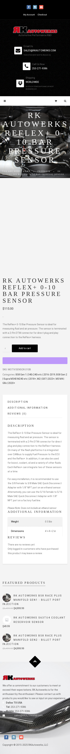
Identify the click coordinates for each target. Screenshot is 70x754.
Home (26, 171)
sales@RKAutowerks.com (28, 715)
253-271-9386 (39, 68)
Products (44, 171)
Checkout (42, 14)
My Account (29, 14)
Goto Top (35, 662)
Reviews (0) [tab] (17, 413)
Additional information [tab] (28, 407)
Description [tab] (18, 401)
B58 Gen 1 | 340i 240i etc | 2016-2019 (35, 374)
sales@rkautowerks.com (40, 50)
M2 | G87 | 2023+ (46, 378)
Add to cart (25, 348)
